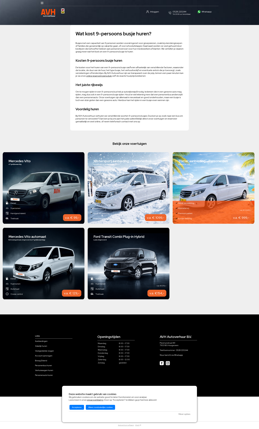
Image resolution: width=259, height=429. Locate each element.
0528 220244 (182, 350)
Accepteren (77, 407)
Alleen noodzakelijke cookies (100, 407)
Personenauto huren (44, 375)
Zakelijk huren (41, 346)
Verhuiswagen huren (44, 370)
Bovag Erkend (41, 360)
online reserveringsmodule (99, 75)
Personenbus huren (43, 365)
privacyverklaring (95, 400)
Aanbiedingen (41, 341)
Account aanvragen (43, 356)
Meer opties (184, 414)
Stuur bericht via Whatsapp (171, 355)
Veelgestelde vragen (44, 351)
